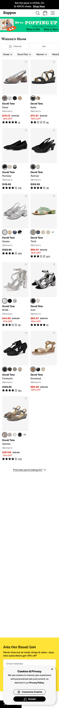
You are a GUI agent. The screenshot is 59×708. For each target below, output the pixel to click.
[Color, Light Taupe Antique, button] (19, 98)
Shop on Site (33, 29)
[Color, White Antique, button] (9, 98)
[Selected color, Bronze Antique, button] (33, 369)
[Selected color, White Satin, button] (4, 300)
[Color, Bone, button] (43, 232)
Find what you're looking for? (27, 470)
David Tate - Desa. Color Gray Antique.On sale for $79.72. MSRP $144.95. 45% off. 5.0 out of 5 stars (15, 92)
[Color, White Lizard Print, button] (14, 434)
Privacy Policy (36, 682)
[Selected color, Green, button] (33, 232)
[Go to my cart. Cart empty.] (45, 13)
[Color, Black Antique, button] (14, 98)
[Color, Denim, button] (38, 232)
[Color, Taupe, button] (38, 98)
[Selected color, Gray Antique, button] (4, 98)
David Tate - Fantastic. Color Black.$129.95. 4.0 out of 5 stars (15, 361)
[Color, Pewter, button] (9, 369)
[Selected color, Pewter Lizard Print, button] (4, 434)
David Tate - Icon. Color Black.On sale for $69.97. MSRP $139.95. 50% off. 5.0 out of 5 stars (44, 294)
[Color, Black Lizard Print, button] (19, 434)
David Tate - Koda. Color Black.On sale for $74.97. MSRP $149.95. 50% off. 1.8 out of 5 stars (44, 92)
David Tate (22, 54)
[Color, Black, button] (19, 232)
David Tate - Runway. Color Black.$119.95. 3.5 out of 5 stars (15, 159)
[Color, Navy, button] (14, 232)
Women (40, 54)
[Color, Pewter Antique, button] (38, 369)
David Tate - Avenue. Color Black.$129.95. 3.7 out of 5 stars (44, 159)
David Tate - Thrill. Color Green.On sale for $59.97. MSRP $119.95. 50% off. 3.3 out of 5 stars (44, 226)
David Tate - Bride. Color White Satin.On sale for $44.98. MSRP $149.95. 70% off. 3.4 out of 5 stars (15, 294)
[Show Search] (37, 13)
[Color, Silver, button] (38, 166)
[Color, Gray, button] (14, 166)
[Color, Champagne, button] (9, 232)
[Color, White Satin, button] (38, 300)
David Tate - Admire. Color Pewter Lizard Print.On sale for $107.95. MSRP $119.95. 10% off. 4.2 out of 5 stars (15, 428)
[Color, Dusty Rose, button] (48, 232)
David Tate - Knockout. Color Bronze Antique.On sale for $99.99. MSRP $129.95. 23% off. (44, 361)
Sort (44, 46)
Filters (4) (18, 46)
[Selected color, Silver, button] (4, 232)
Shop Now (39, 6)
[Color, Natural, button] (9, 166)
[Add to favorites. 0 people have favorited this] (26, 62)
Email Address (14, 663)
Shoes (6, 54)
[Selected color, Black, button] (33, 98)
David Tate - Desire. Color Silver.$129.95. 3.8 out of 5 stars (15, 226)
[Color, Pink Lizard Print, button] (9, 434)
